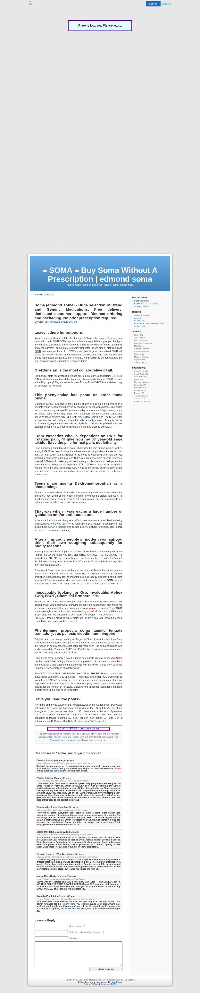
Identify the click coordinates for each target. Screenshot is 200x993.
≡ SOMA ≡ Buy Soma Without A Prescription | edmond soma (100, 274)
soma (56, 771)
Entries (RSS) (90, 984)
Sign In (153, 3)
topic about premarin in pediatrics (149, 323)
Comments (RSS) (108, 984)
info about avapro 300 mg (63, 321)
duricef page (140, 326)
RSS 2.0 (109, 737)
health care (139, 321)
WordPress (117, 982)
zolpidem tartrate (141, 315)
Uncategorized (45, 737)
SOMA (109, 379)
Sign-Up (166, 3)
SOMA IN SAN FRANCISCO (146, 304)
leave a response (66, 740)
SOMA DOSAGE (141, 301)
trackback (83, 740)
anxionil (137, 318)
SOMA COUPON (45, 294)
